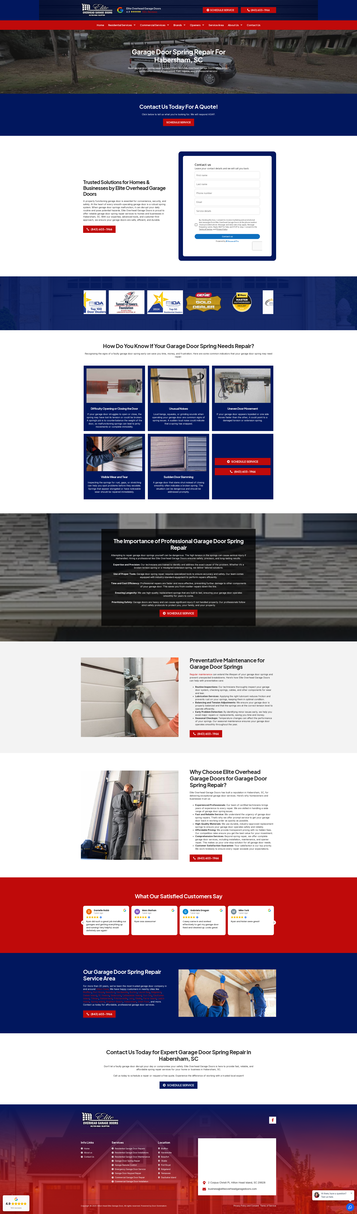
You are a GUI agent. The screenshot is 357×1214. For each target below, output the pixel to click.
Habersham (130, 1001)
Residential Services (120, 25)
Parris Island (149, 998)
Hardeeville (122, 992)
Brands (177, 25)
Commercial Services (152, 25)
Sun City (147, 995)
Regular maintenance (201, 674)
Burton (133, 992)
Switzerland (106, 998)
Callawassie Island (132, 995)
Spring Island (98, 1001)
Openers (195, 25)
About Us (233, 25)
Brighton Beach (114, 1001)
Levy (131, 998)
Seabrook (116, 995)
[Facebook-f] (272, 1120)
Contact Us (253, 25)
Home (100, 25)
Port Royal (98, 992)
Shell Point (143, 1001)
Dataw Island (90, 995)
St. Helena (103, 995)
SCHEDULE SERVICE (178, 122)
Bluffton (87, 992)
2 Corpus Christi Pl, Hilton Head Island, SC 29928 (236, 1182)
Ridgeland (156, 992)
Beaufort (110, 992)
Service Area (216, 25)
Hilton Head (102, 989)
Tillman (94, 998)
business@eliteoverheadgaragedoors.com (232, 1188)
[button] (220, 10)
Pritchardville (120, 998)
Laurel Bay (144, 992)
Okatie (138, 998)
